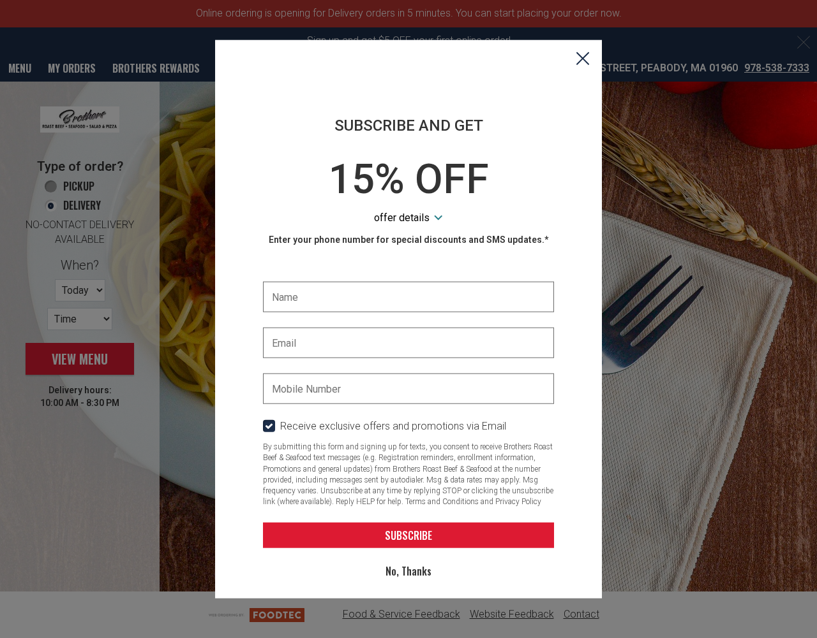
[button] (582, 59)
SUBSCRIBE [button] (408, 534)
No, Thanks (408, 570)
